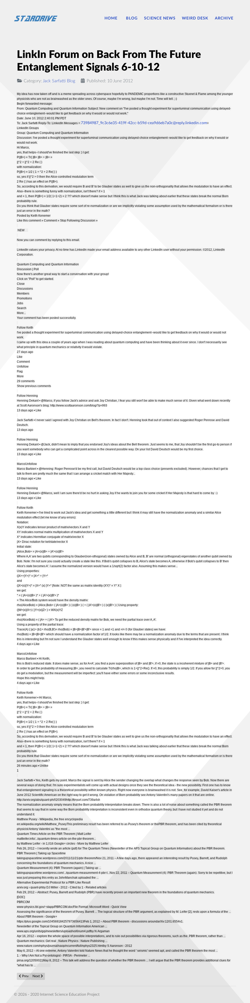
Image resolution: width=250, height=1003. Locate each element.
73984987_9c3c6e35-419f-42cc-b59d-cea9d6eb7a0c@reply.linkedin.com (144, 123)
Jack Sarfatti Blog (59, 81)
